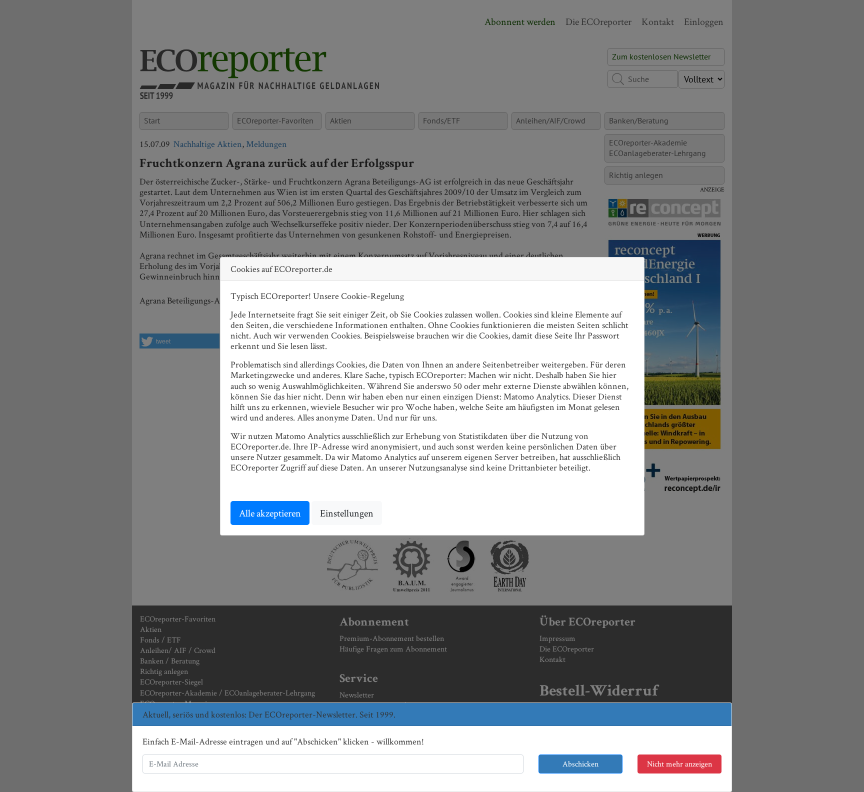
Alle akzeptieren (270, 513)
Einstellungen (347, 513)
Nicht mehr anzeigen (679, 763)
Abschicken (580, 763)
